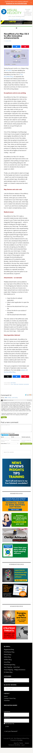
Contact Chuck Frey (10, 698)
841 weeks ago (10, 400)
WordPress (17, 745)
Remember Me (9, 723)
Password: (7, 717)
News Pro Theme (18, 743)
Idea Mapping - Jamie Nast (12, 667)
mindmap (21, 384)
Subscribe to (4, 443)
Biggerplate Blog (9, 649)
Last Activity (15, 397)
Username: (7, 711)
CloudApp (20, 740)
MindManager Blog (9, 664)
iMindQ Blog (7, 654)
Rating (9, 397)
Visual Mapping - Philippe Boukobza (14, 669)
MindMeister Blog (9, 652)
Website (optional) (26, 437)
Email (12, 437)
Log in (23, 745)
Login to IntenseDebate (4, 435)
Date (6, 397)
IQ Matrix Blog (8, 672)
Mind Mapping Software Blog (11, 11)
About (10, 19)
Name (2, 437)
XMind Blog (7, 657)
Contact (22, 19)
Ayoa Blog (7, 662)
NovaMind (8, 70)
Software (13, 382)
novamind (26, 384)
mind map (16, 384)
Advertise (16, 19)
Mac (12, 384)
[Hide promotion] (31, 2)
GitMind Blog (8, 659)
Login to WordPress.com (14, 435)
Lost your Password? (11, 731)
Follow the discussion (30, 395)
